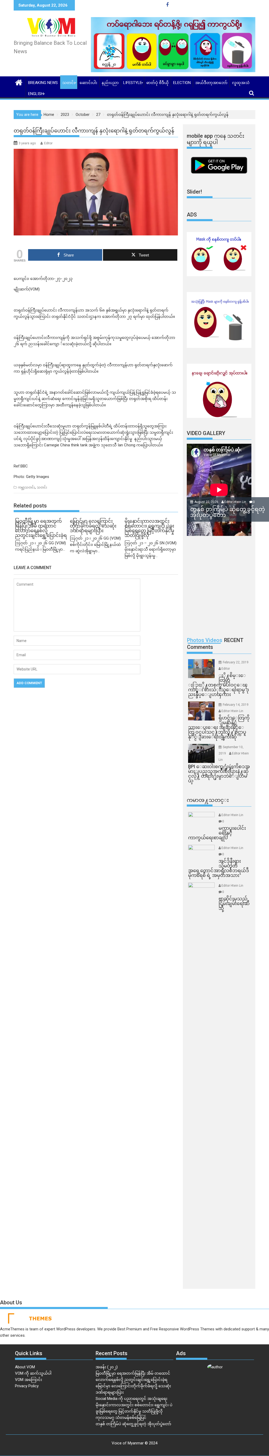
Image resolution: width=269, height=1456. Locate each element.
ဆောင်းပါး (88, 82)
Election (182, 82)
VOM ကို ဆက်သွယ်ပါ (33, 1373)
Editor (48, 143)
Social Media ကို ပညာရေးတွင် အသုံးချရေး (131, 1398)
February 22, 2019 (236, 662)
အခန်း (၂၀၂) (107, 1367)
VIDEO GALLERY (206, 433)
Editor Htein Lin (235, 502)
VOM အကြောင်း (28, 1379)
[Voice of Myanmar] (19, 82)
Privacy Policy (27, 1386)
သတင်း (68, 82)
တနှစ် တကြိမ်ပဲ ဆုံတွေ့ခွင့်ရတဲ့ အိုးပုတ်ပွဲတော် (133, 1424)
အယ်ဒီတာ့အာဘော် (211, 82)
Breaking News (43, 82)
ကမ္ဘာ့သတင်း (26, 487)
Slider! (194, 192)
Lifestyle (132, 82)
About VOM (25, 1367)
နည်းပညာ (110, 82)
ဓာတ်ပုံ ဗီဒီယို (157, 82)
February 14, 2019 (236, 705)
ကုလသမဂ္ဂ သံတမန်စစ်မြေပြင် (121, 1417)
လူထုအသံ (241, 82)
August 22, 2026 (206, 502)
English (36, 93)
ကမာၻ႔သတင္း (208, 800)
